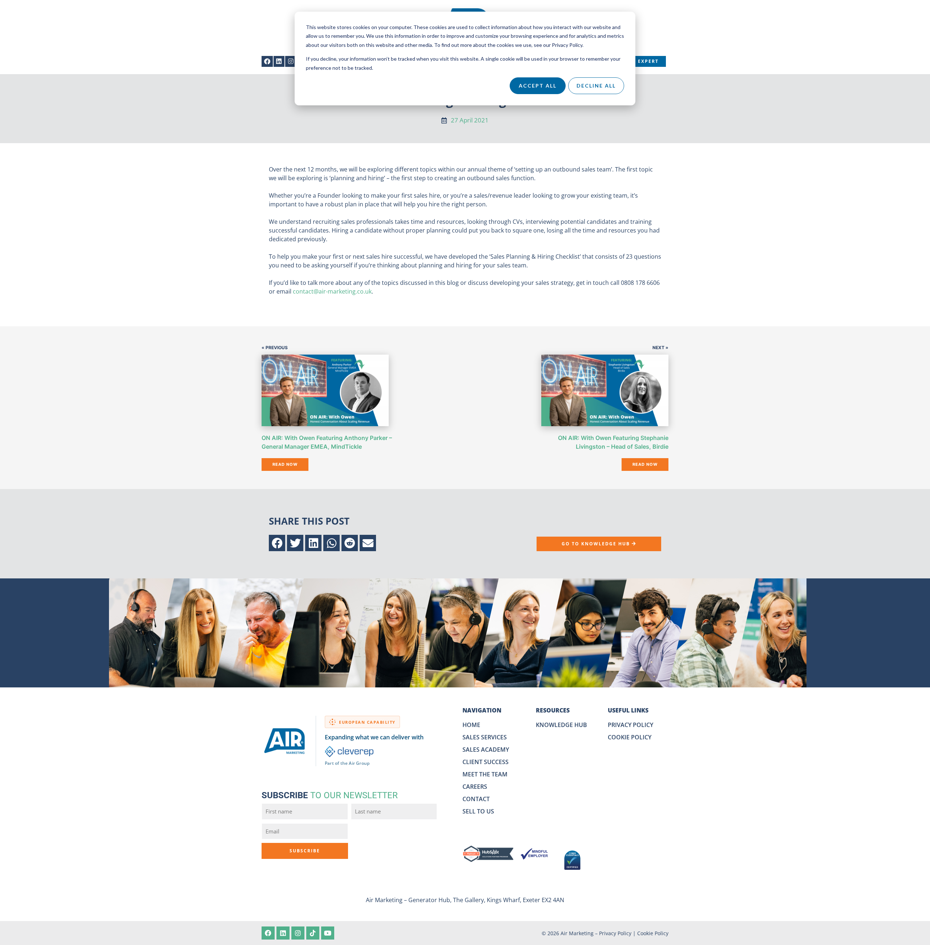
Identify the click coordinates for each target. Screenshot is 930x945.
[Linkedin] (279, 61)
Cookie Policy (652, 933)
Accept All (538, 85)
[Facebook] (267, 61)
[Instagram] (290, 61)
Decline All (596, 85)
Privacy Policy (615, 933)
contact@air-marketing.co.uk (332, 291)
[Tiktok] (312, 933)
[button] (277, 543)
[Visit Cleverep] (349, 751)
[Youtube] (327, 933)
